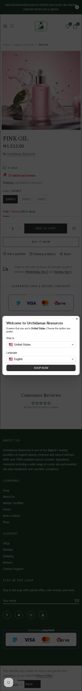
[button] (41, 344)
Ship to (10, 338)
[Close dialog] (77, 319)
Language (11, 352)
